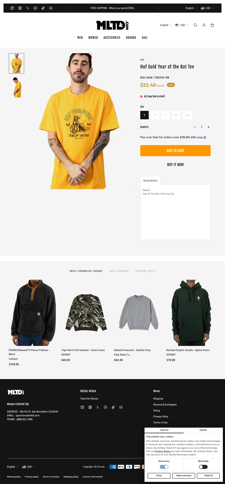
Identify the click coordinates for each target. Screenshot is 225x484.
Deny (159, 475)
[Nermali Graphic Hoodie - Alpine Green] (191, 313)
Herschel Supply (146, 270)
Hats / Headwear (119, 270)
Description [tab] (150, 180)
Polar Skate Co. (122, 354)
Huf (142, 59)
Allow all (208, 475)
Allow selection (183, 475)
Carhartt (13, 358)
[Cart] (212, 25)
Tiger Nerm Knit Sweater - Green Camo (83, 350)
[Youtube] (35, 8)
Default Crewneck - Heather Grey (132, 350)
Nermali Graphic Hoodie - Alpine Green (187, 350)
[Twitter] (27, 8)
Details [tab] (203, 430)
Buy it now (175, 164)
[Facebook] (20, 8)
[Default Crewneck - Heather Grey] (139, 313)
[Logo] (112, 25)
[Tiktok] (43, 8)
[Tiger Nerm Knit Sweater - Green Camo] (86, 313)
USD (29, 466)
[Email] (51, 8)
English (11, 466)
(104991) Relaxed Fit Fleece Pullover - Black (29, 352)
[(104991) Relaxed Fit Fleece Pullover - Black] (34, 313)
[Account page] (204, 25)
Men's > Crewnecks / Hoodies (86, 270)
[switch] (203, 467)
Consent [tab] (164, 430)
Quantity (144, 126)
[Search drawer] (195, 25)
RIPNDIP (65, 354)
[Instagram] (12, 8)
